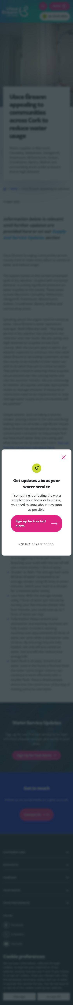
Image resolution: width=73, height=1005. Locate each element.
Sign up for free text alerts (31, 523)
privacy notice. (43, 544)
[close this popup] (63, 457)
